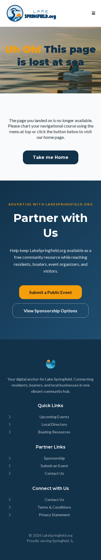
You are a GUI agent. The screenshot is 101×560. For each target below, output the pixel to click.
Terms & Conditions (54, 507)
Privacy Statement (54, 514)
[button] (92, 13)
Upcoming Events (54, 416)
